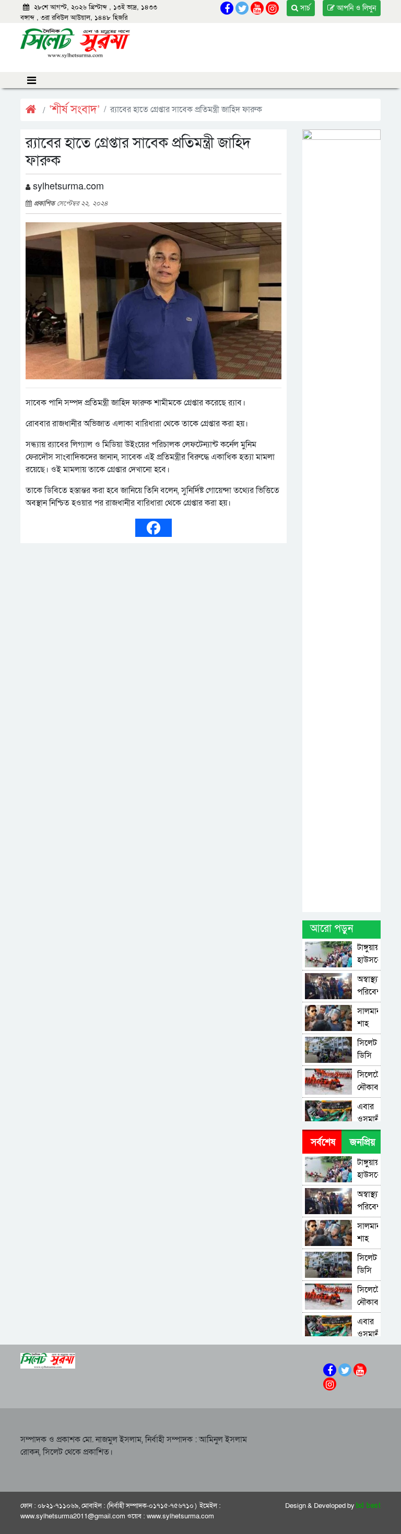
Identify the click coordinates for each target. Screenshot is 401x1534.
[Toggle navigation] (31, 80)
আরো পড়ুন (331, 929)
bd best (368, 1506)
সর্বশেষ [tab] (323, 1142)
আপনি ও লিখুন (355, 8)
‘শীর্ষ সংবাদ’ (74, 109)
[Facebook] (153, 528)
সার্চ (304, 8)
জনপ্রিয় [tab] (362, 1142)
